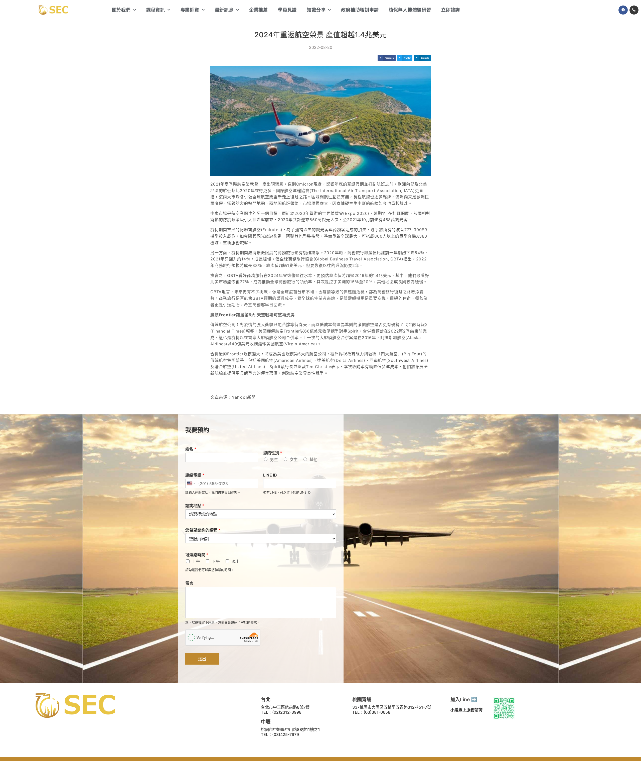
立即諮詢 (450, 10)
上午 (196, 561)
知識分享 (316, 10)
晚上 (236, 561)
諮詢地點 (194, 505)
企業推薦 (258, 10)
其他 (313, 459)
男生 (274, 459)
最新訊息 (224, 10)
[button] (387, 58)
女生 (294, 459)
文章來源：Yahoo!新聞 (233, 397)
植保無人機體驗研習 (410, 10)
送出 (202, 658)
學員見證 (287, 10)
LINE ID (270, 475)
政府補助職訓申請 (360, 10)
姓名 (190, 448)
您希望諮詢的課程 (202, 530)
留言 (189, 583)
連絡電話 (194, 475)
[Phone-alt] (633, 10)
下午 (216, 561)
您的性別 (272, 452)
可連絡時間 (196, 554)
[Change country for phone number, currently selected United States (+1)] (191, 483)
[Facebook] (622, 10)
